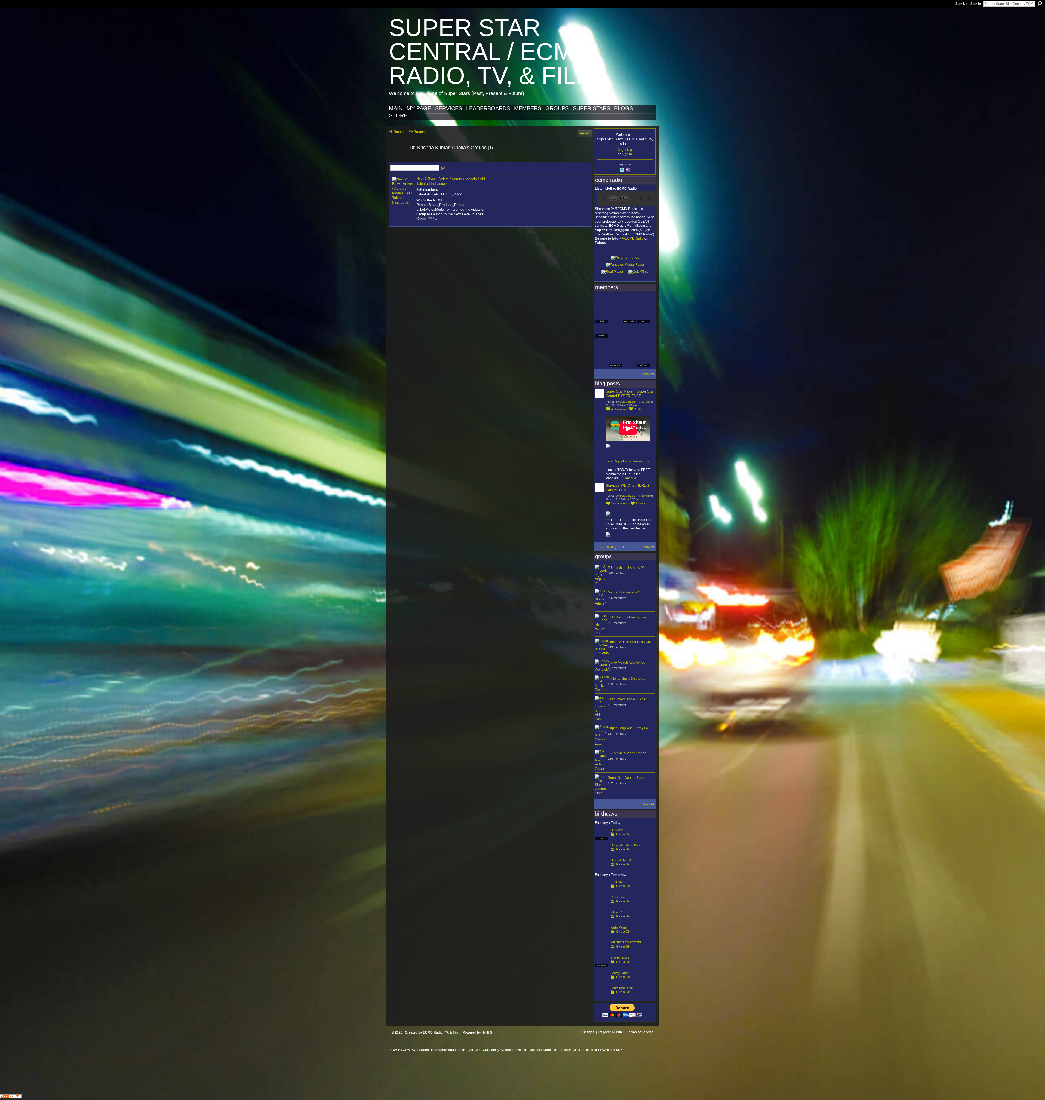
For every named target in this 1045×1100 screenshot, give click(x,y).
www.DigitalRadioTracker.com (628, 461)
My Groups (416, 132)
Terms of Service (640, 1032)
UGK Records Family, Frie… (628, 617)
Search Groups (443, 168)
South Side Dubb (622, 987)
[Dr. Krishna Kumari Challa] (397, 160)
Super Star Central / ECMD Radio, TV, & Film (492, 51)
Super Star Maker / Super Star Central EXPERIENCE (630, 393)
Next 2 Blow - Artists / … (625, 592)
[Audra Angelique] (629, 331)
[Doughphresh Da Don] (601, 854)
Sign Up (961, 4)
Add (587, 133)
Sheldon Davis (620, 957)
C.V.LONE (617, 882)
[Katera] (629, 301)
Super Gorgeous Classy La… (629, 728)
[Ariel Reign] (643, 301)
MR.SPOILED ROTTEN (626, 942)
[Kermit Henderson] (615, 301)
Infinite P (616, 912)
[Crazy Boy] (601, 906)
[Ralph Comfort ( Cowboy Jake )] (643, 331)
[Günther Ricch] (643, 345)
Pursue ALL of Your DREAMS (629, 642)
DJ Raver (617, 830)
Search (1040, 3)
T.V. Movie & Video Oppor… (628, 753)
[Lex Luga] (629, 360)
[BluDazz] (601, 301)
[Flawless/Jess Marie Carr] (601, 360)
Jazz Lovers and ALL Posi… (628, 699)
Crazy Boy (618, 897)
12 (620, 503)
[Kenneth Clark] (601, 345)
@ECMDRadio (633, 238)
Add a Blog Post (612, 547)
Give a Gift (623, 834)
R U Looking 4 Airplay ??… (628, 568)
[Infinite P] (601, 921)
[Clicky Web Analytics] (11, 1097)
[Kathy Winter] (601, 936)
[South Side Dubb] (601, 996)
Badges (588, 1032)
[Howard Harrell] (601, 869)
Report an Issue (610, 1032)
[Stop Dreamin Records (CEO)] (615, 345)
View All (649, 374)
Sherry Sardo (619, 973)
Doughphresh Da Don (625, 845)
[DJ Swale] (629, 345)
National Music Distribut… (627, 679)
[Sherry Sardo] (601, 981)
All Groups (396, 132)
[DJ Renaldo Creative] (615, 316)
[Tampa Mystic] (615, 331)
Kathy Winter (619, 927)
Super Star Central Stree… (627, 778)
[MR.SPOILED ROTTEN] (601, 951)
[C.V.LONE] (601, 891)
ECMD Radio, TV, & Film (634, 401)
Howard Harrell (621, 860)
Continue (629, 478)
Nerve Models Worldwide (626, 662)
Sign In (975, 4)
